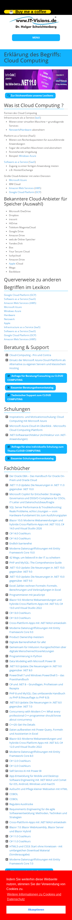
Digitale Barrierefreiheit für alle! (27, 642)
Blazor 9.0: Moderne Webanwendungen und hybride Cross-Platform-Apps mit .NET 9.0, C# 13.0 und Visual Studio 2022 (36, 604)
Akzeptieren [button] (36, 909)
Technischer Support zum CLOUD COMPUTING (29, 397)
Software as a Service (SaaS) (20, 299)
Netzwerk (14, 129)
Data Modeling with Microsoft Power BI (32, 661)
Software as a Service (16, 162)
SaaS (32, 162)
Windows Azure (27, 156)
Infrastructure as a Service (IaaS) (22, 327)
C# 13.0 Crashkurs (20, 613)
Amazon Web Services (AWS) (20, 303)
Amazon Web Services (21, 188)
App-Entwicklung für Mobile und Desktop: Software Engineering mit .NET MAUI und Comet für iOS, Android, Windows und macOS (37, 780)
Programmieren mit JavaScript (27, 595)
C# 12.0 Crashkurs (20, 761)
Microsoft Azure (18, 180)
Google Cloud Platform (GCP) (20, 295)
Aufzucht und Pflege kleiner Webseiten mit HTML (38, 789)
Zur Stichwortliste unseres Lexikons (32, 95)
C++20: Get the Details (22, 724)
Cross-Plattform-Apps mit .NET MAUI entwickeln (37, 623)
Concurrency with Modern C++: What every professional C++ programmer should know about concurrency (35, 715)
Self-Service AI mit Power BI (25, 771)
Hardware (26, 129)
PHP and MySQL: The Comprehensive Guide (35, 562)
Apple (12, 263)
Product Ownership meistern (26, 637)
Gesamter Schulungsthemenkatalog (32, 458)
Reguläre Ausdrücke (21, 804)
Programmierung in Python (25, 656)
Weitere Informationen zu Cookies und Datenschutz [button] (34, 897)
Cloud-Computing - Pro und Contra (30, 355)
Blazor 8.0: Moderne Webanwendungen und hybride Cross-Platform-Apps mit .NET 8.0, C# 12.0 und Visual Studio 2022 (36, 743)
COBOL (13, 794)
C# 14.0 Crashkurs (20, 533)
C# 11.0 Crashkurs (20, 836)
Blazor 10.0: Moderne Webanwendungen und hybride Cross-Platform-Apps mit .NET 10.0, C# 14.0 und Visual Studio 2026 (36, 524)
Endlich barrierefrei (20, 543)
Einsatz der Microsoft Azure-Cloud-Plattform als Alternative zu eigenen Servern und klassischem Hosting (37, 364)
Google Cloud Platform (21, 192)
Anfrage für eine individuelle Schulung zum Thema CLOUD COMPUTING (35, 448)
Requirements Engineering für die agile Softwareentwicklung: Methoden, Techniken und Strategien (38, 813)
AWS (37, 188)
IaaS (37, 117)
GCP (38, 192)
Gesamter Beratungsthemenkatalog (32, 387)
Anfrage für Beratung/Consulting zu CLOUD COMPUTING (35, 378)
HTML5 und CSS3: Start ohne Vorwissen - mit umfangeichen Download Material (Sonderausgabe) (35, 850)
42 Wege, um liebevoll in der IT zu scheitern (34, 557)
